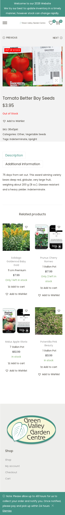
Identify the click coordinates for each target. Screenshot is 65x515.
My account (12, 466)
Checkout (11, 472)
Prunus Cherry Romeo (48, 259)
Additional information (22, 164)
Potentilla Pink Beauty (48, 343)
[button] (14, 121)
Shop (8, 460)
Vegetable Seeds (35, 134)
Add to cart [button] (18, 286)
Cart (8, 478)
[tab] (32, 155)
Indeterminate (18, 139)
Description (14, 155)
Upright (32, 139)
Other (20, 134)
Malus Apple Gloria (16, 341)
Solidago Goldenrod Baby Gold (16, 261)
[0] (51, 23)
